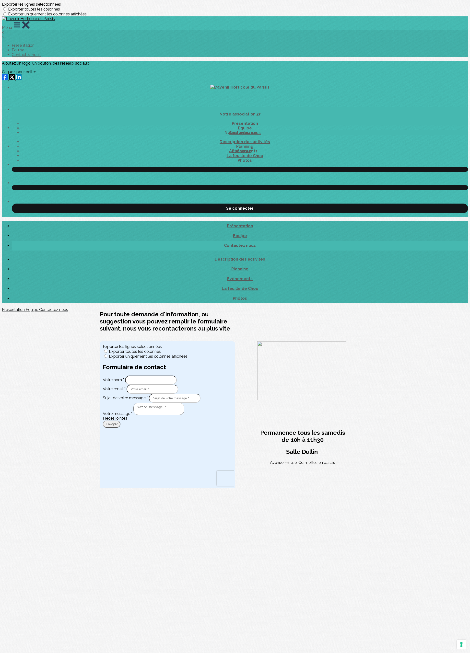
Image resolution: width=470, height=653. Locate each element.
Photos (245, 160)
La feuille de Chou (245, 155)
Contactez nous (26, 54)
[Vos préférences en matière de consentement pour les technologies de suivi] (461, 644)
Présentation (23, 45)
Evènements (240, 278)
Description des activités (245, 141)
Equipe (18, 50)
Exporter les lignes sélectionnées (31, 4)
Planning (244, 146)
